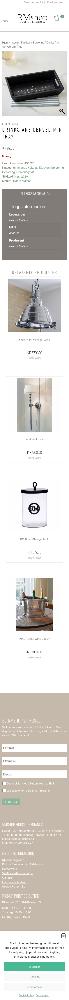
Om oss (7, 877)
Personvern (42, 995)
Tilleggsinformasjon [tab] (35, 193)
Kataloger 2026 (55, 2)
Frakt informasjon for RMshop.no (23, 864)
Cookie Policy (26, 995)
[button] (63, 935)
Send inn (11, 802)
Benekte (35, 977)
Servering (38, 42)
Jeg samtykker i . (29, 790)
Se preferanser (34, 987)
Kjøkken (26, 42)
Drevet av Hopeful (33, 2)
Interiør (15, 42)
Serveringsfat (25, 172)
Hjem (5, 42)
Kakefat (33, 167)
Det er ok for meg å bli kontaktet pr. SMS (30, 783)
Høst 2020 (21, 176)
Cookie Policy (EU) (14, 886)
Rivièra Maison (21, 181)
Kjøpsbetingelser (13, 860)
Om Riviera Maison (14, 882)
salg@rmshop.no (23, 839)
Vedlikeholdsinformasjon (17, 873)
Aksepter (34, 966)
